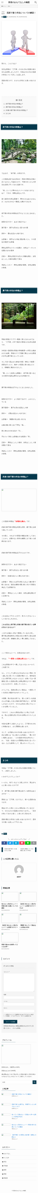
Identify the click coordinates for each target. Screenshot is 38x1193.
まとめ (8, 113)
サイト (5, 1008)
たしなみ (6, 1157)
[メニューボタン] (2, 2)
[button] (4, 843)
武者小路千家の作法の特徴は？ (17, 110)
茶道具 (6, 1178)
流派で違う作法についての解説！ (22, 1094)
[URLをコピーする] (33, 843)
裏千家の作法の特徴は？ (14, 107)
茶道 (5, 1174)
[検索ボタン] (35, 2)
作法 (5, 16)
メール (5, 1001)
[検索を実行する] (34, 1082)
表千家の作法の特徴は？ (14, 104)
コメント (7, 972)
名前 (5, 994)
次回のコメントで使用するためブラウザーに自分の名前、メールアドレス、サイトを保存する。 (20, 1015)
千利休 (6, 1166)
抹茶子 (19, 877)
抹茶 (5, 1170)
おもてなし (7, 1153)
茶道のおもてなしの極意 (19, 2)
